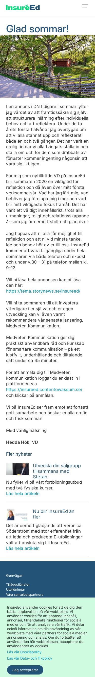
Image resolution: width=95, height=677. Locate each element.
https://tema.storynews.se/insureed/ (43, 291)
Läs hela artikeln (23, 493)
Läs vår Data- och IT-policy (29, 658)
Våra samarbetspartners (24, 594)
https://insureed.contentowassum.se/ (44, 389)
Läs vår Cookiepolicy (24, 652)
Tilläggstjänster (18, 584)
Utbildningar (15, 589)
